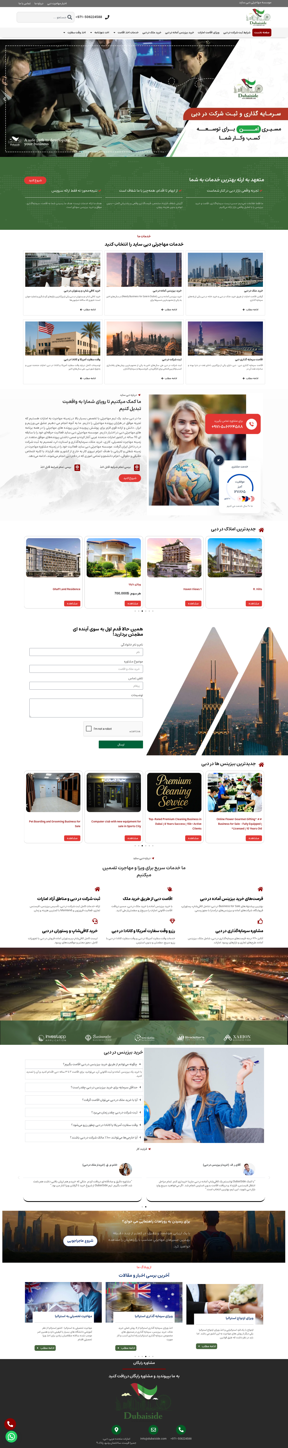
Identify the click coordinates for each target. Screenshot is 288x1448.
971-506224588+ (88, 17)
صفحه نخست (261, 32)
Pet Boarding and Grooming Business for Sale (175, 824)
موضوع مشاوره (133, 662)
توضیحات (137, 696)
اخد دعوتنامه (101, 32)
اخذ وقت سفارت (77, 32)
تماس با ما (25, 3)
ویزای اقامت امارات (208, 32)
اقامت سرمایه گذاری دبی (249, 359)
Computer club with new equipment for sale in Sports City (237, 824)
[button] (4, 98)
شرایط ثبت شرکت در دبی (236, 32)
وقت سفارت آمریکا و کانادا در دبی (82, 359)
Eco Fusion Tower (69, 589)
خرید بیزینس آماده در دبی (179, 32)
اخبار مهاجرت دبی (57, 3)
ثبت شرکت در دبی (172, 359)
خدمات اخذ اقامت (128, 32)
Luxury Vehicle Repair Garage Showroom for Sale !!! (54, 824)
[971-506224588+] (107, 17)
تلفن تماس (135, 679)
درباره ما (38, 3)
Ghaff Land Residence (187, 589)
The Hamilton (132, 589)
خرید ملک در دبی (151, 32)
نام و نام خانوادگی (132, 645)
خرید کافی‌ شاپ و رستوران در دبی (82, 290)
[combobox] (45, 17)
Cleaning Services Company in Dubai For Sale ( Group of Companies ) (115, 824)
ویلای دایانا (256, 584)
